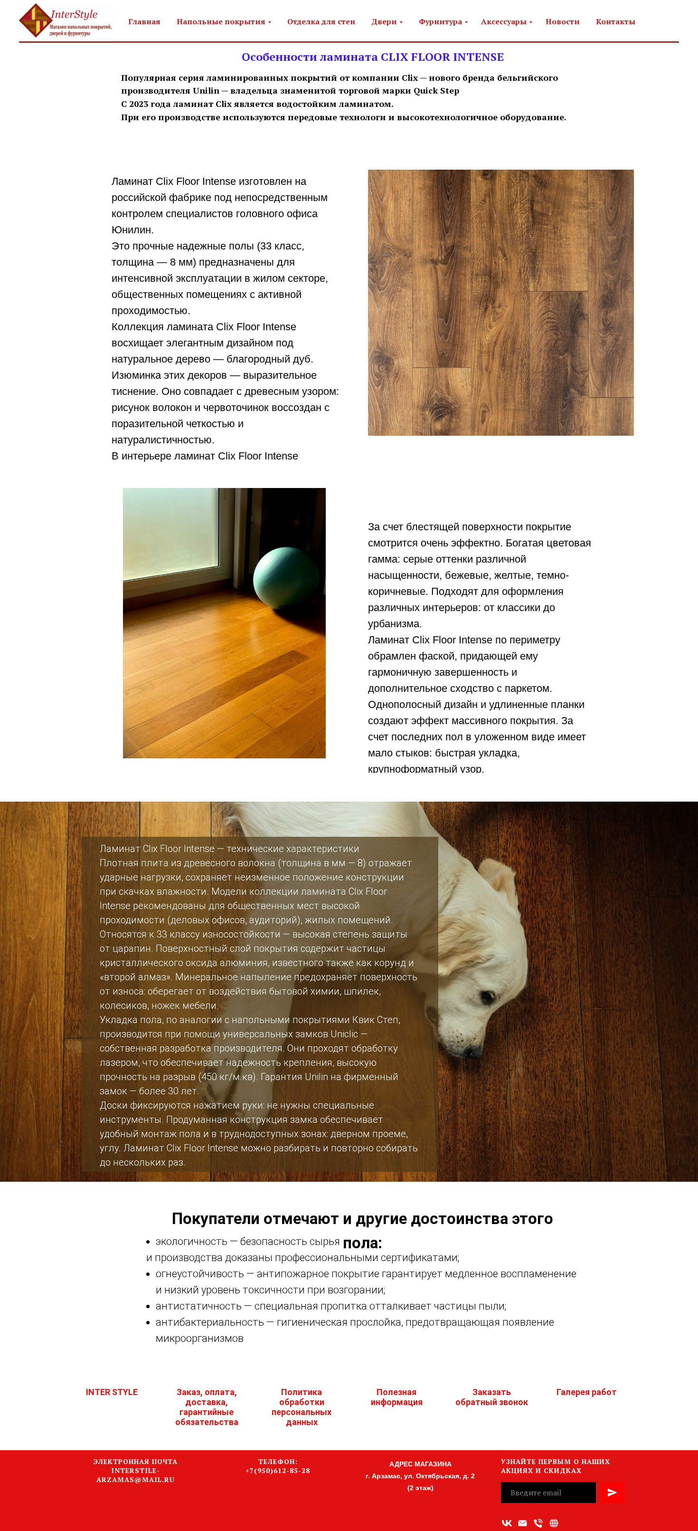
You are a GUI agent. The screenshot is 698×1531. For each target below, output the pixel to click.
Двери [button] (384, 21)
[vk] (507, 1523)
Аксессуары (504, 21)
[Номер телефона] (538, 1523)
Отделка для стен (321, 21)
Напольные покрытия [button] (221, 21)
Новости (563, 21)
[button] (554, 1523)
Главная (144, 21)
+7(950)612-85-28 (277, 1470)
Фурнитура (440, 21)
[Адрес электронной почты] (522, 1523)
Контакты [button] (615, 21)
